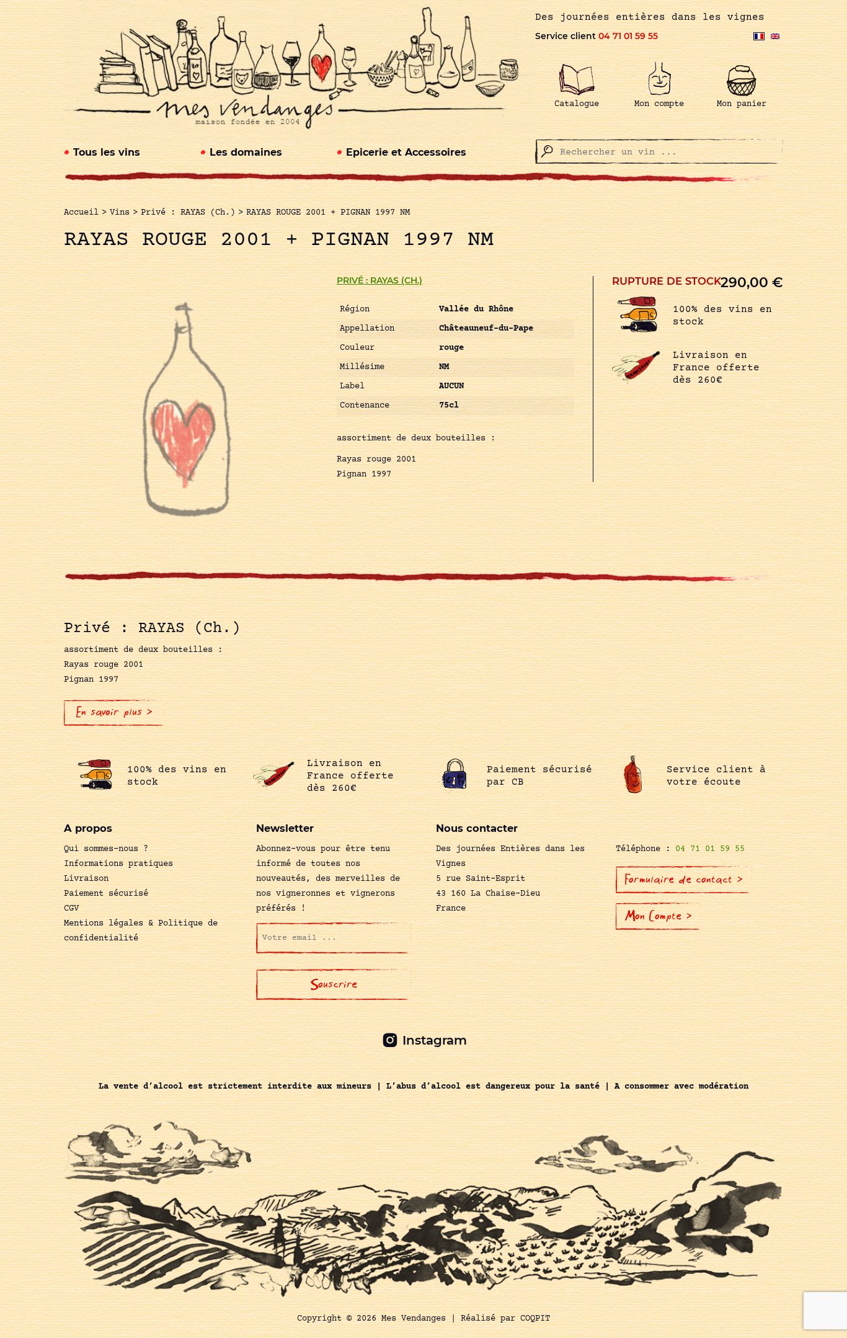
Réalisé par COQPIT (505, 1319)
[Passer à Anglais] (775, 36)
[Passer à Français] (759, 36)
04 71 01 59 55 (628, 36)
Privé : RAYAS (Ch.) (379, 280)
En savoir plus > (114, 712)
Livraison (86, 879)
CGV (71, 909)
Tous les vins (106, 152)
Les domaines (246, 152)
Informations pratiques (118, 864)
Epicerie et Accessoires (406, 152)
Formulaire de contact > (684, 879)
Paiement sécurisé (106, 894)
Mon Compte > (658, 916)
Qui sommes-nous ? (106, 849)
